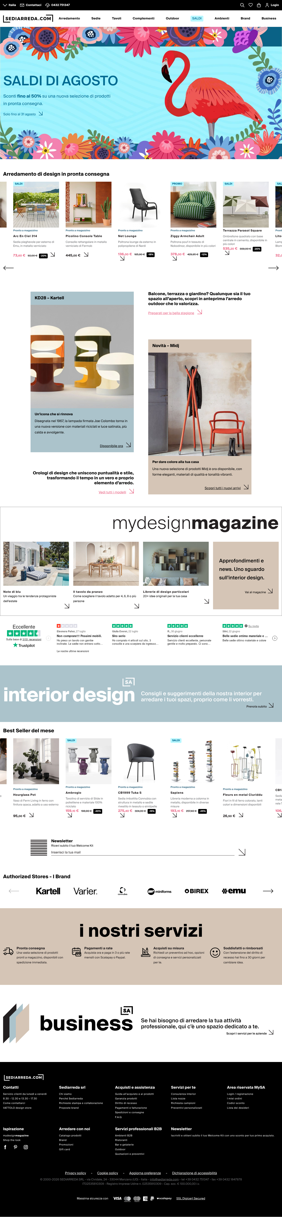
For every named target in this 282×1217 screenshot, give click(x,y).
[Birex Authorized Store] (197, 891)
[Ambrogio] (88, 779)
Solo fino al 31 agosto (19, 114)
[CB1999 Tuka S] (141, 779)
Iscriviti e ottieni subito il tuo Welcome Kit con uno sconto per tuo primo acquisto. (223, 1135)
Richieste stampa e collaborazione (81, 1103)
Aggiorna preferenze (145, 1173)
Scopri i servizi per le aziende (246, 1033)
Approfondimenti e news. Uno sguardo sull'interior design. (241, 569)
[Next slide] (273, 268)
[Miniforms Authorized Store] (159, 891)
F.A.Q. (118, 1117)
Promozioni (66, 1145)
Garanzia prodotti (126, 1098)
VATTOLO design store (17, 1108)
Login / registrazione (240, 1094)
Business (269, 18)
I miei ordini (234, 1098)
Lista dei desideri (238, 1108)
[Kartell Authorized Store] (48, 891)
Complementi (144, 18)
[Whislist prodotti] (251, 5)
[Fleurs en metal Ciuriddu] (246, 779)
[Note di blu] (36, 606)
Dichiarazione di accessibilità (194, 1173)
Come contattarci (14, 1103)
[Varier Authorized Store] (85, 891)
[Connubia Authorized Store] (122, 891)
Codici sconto (236, 1103)
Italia (12, 5)
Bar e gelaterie (124, 1145)
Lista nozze (178, 1098)
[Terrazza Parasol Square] (246, 220)
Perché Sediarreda (71, 1098)
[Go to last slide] (8, 268)
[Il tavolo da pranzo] (106, 606)
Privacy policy (75, 1173)
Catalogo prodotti (70, 1135)
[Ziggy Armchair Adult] (193, 223)
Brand (245, 18)
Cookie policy (107, 1173)
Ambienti (222, 18)
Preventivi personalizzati (186, 1108)
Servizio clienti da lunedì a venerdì (25, 1094)
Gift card (64, 1149)
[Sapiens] (193, 779)
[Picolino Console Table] (88, 221)
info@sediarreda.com (164, 1179)
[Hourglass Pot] (36, 779)
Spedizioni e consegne (129, 1112)
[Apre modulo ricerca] (242, 5)
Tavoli (116, 18)
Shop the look (12, 1140)
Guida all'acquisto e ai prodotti (134, 1094)
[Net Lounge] (141, 223)
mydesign (16, 1135)
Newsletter (62, 841)
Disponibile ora (111, 446)
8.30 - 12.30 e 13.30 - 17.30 (20, 1098)
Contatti (11, 1088)
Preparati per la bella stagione (171, 313)
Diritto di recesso (126, 1103)
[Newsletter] (242, 852)
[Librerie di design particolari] (176, 601)
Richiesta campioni (183, 1103)
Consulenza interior (183, 1094)
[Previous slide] (14, 891)
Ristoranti (121, 1140)
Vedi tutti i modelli (112, 492)
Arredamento (69, 18)
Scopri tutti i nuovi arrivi (223, 488)
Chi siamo (65, 1094)
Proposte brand (69, 1108)
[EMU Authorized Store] (234, 891)
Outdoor (172, 18)
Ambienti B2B (123, 1135)
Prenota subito (256, 706)
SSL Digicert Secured (190, 1198)
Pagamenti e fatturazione (131, 1108)
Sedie (96, 18)
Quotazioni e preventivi (129, 1154)
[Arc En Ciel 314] (36, 221)
